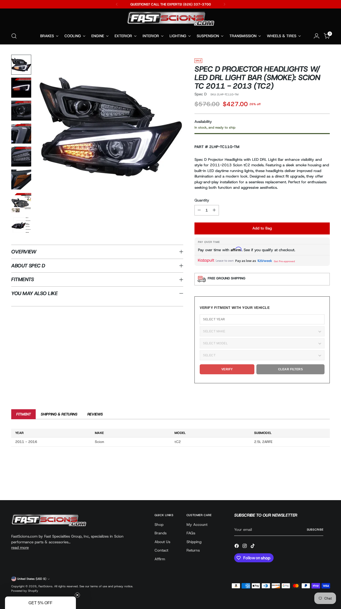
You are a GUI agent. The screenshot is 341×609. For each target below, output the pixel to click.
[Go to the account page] (317, 36)
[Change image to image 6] (21, 180)
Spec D (200, 94)
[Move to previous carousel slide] (314, 483)
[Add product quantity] (214, 210)
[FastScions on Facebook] (237, 546)
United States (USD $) (31, 579)
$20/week (264, 260)
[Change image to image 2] (21, 88)
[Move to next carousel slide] (325, 483)
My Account (196, 524)
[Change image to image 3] (21, 111)
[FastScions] (170, 19)
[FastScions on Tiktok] (253, 546)
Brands (161, 533)
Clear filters (290, 369)
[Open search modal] (14, 36)
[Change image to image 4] (21, 134)
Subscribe (315, 530)
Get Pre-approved (284, 261)
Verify (227, 369)
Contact (161, 550)
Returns (193, 550)
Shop (159, 524)
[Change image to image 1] (21, 65)
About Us (162, 541)
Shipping (193, 541)
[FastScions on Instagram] (245, 546)
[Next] (224, 4)
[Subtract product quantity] (199, 210)
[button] (40, 603)
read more (20, 547)
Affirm (160, 559)
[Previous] (116, 4)
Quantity (201, 200)
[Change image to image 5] (21, 157)
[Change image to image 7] (21, 202)
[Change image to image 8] (21, 225)
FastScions (45, 586)
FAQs (190, 533)
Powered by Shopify (24, 591)
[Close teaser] (77, 595)
